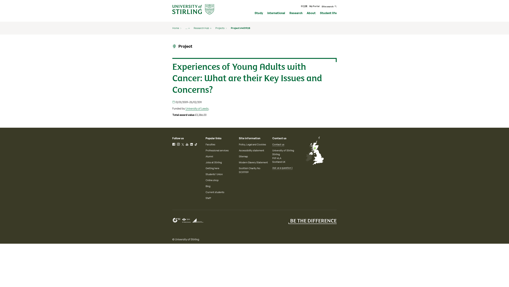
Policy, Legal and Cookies (252, 144)
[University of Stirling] (193, 9)
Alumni (209, 156)
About (311, 13)
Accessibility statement (251, 150)
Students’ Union (214, 174)
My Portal (314, 6)
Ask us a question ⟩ (282, 167)
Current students (215, 192)
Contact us (278, 144)
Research (295, 13)
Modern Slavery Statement (253, 162)
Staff (208, 198)
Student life (328, 13)
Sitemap (243, 156)
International (276, 13)
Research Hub (201, 28)
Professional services (217, 150)
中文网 (304, 6)
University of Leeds (197, 108)
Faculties (210, 144)
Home (175, 28)
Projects (220, 28)
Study (258, 13)
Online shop (212, 180)
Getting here (212, 168)
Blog (208, 186)
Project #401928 (240, 28)
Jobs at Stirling (214, 162)
